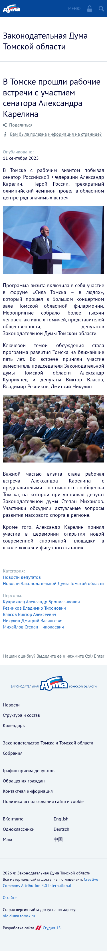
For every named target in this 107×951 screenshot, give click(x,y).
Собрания (13, 753)
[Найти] (101, 8)
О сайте (10, 897)
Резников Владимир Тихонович (34, 608)
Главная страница (11, 8)
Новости (11, 705)
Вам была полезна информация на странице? (56, 134)
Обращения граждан (24, 781)
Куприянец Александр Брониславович (41, 601)
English (61, 819)
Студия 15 (52, 927)
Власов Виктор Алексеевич (29, 614)
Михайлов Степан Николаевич (33, 627)
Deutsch (61, 829)
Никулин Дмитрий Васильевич (33, 620)
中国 (58, 839)
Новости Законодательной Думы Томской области (53, 583)
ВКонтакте (13, 819)
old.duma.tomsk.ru (19, 915)
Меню (74, 8)
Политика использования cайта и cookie (43, 801)
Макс (8, 839)
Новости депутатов (22, 577)
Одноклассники (19, 829)
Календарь (14, 725)
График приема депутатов (28, 770)
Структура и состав (21, 715)
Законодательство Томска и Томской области (48, 743)
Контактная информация (28, 791)
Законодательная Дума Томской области (45, 41)
